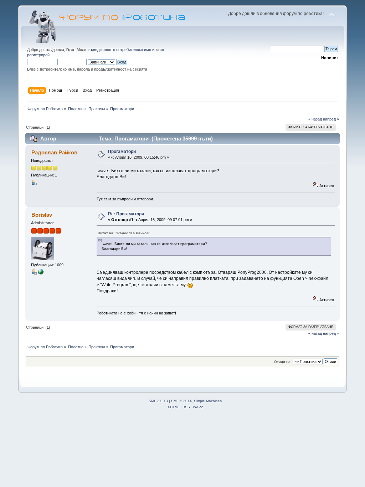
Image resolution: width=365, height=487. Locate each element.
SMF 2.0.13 (158, 401)
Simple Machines (208, 401)
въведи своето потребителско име (119, 49)
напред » (331, 119)
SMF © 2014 (181, 401)
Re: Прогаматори (126, 213)
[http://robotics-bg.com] (40, 273)
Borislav (41, 215)
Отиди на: (283, 362)
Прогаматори (122, 151)
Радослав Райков (54, 152)
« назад (315, 119)
